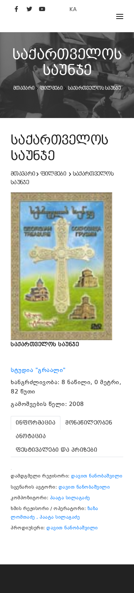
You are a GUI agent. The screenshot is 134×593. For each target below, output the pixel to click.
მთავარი (23, 88)
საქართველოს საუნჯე (94, 88)
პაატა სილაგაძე (70, 497)
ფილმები (51, 88)
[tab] (35, 423)
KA (73, 9)
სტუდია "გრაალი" (39, 370)
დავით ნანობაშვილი (97, 476)
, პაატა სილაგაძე (58, 517)
